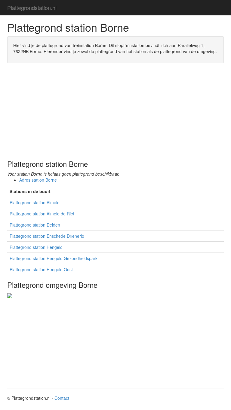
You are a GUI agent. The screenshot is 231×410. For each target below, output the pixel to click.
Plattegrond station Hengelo (36, 247)
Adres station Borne (38, 180)
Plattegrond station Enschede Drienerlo (47, 236)
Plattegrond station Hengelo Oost (41, 269)
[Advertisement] (115, 111)
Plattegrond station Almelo (35, 202)
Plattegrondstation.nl (32, 7)
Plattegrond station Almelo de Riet (42, 214)
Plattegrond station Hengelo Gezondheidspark (53, 258)
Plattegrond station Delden (35, 225)
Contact (61, 398)
